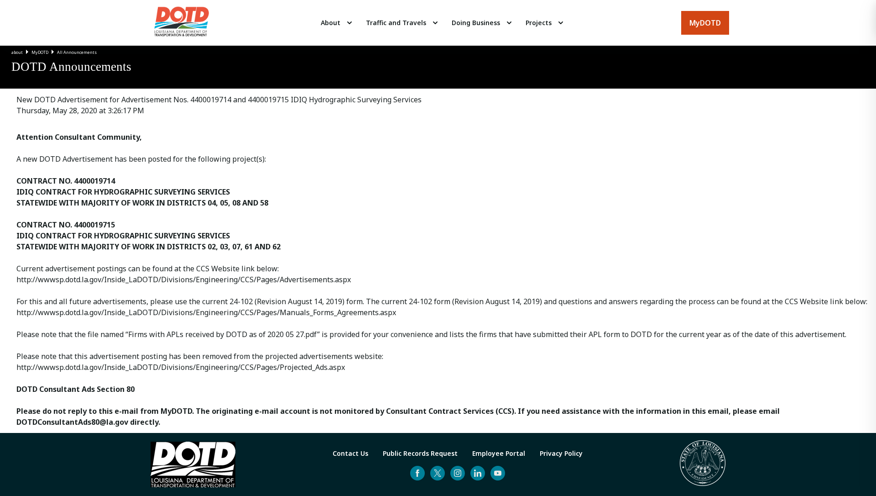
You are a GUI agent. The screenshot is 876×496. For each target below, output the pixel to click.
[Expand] (349, 23)
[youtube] (497, 473)
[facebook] (417, 473)
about (17, 52)
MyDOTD (39, 52)
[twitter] (437, 473)
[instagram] (457, 473)
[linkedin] (477, 473)
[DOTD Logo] (181, 23)
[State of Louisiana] (702, 464)
